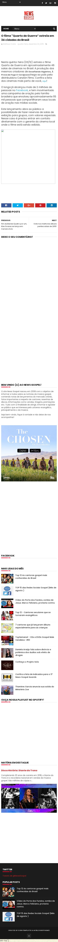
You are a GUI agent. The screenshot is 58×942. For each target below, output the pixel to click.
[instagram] (55, 3)
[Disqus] (29, 276)
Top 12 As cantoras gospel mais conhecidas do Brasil (31, 576)
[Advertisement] (29, 521)
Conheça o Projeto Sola (27, 662)
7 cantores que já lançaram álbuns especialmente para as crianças (32, 626)
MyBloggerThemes (42, 930)
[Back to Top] (29, 936)
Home (6, 28)
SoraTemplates (25, 930)
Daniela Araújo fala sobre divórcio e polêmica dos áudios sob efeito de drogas (33, 652)
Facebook (22, 90)
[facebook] (42, 3)
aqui (44, 81)
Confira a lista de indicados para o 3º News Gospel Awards (34, 675)
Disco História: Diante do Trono (19, 770)
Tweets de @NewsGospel (14, 875)
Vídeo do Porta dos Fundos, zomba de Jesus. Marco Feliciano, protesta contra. (35, 601)
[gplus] (51, 3)
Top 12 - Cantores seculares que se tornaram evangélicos (33, 614)
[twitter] (46, 3)
